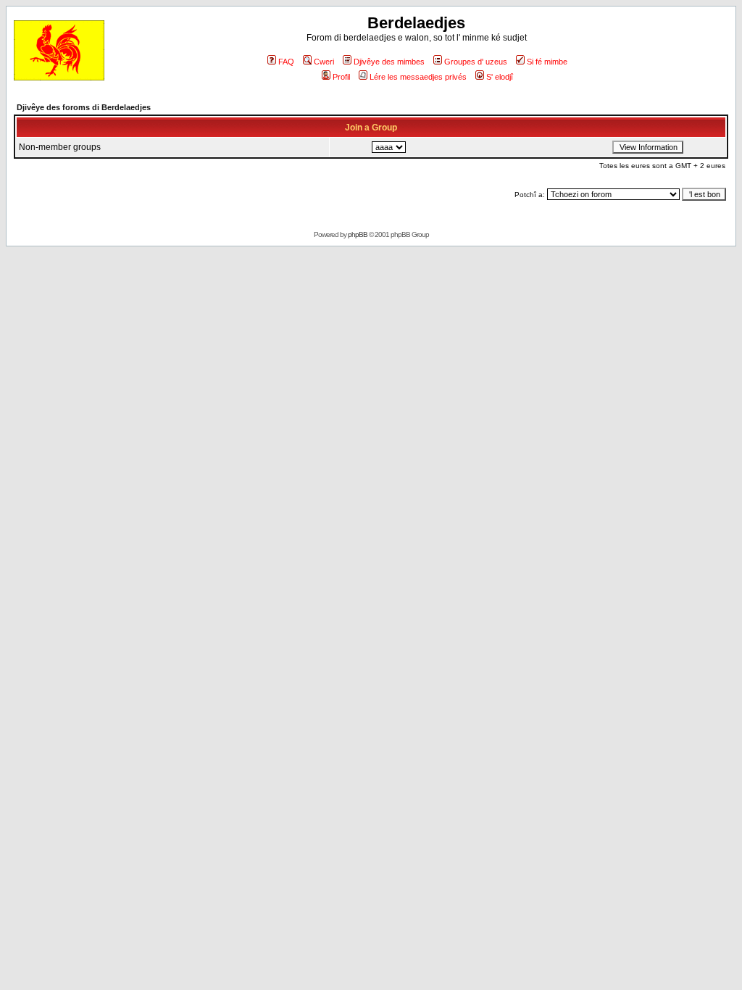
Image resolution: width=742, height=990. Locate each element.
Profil (341, 76)
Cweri (324, 61)
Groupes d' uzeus (475, 61)
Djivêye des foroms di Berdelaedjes (84, 107)
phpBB (357, 234)
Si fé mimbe (547, 61)
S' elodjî (499, 76)
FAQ (286, 61)
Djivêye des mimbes (389, 61)
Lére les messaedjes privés (418, 76)
